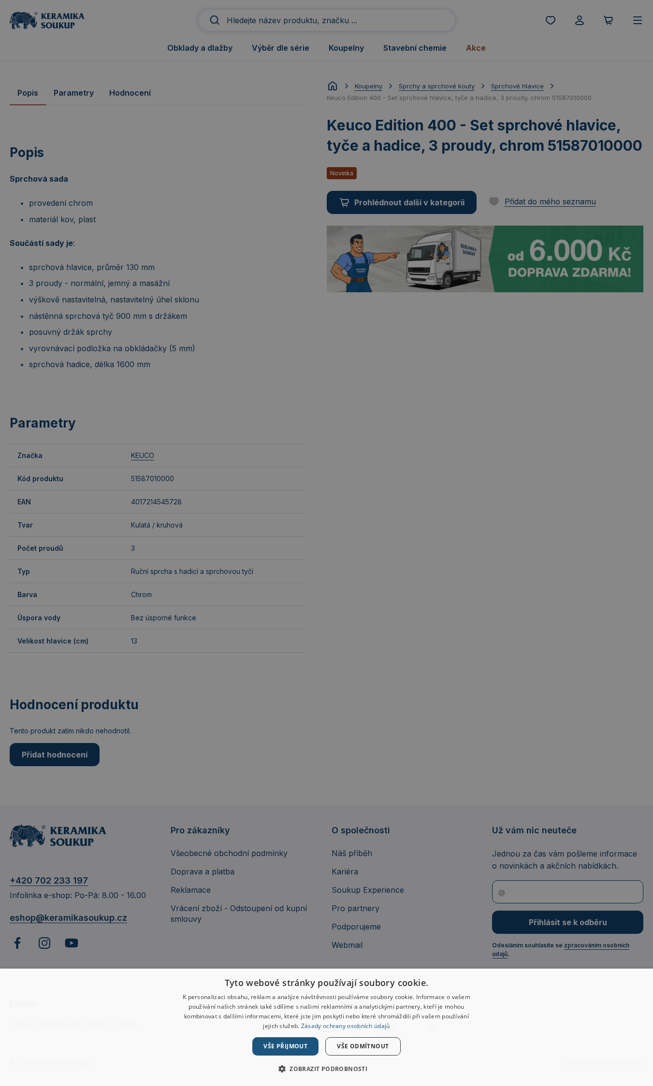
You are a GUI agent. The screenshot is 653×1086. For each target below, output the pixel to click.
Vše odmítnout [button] (363, 1046)
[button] (326, 1068)
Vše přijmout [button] (285, 1046)
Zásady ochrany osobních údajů (345, 1026)
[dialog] (326, 1027)
